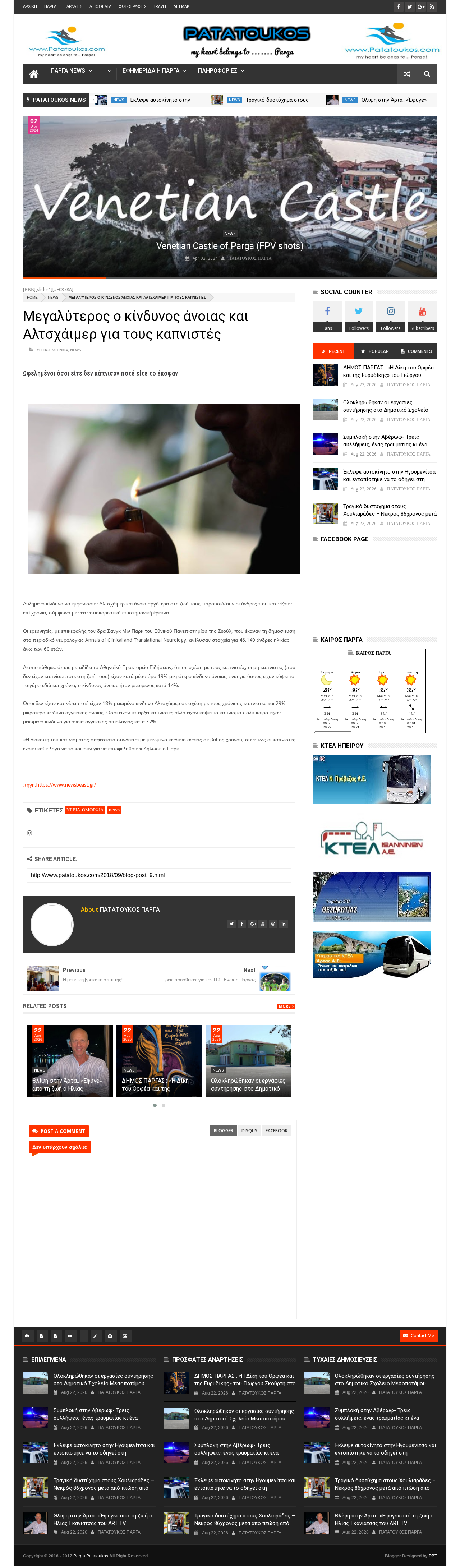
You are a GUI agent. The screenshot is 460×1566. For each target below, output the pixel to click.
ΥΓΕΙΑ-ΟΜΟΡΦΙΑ (52, 350)
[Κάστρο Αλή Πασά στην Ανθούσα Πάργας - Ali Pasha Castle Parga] (230, 196)
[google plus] (252, 924)
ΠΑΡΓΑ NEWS (68, 71)
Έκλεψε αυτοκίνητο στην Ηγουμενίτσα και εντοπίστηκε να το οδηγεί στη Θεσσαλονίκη (389, 479)
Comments (420, 351)
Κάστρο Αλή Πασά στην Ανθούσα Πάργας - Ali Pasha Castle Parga (230, 246)
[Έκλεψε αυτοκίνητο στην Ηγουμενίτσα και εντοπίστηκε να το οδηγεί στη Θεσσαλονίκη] (101, 100)
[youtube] (262, 924)
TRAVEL (160, 6)
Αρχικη (30, 6)
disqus (249, 1131)
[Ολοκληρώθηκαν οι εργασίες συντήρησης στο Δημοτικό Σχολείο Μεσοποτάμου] (248, 1061)
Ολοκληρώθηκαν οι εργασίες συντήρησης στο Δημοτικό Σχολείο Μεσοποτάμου (248, 1088)
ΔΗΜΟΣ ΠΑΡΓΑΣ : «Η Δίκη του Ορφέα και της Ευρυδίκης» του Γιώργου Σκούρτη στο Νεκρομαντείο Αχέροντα (388, 375)
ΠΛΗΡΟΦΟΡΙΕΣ (217, 71)
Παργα (50, 6)
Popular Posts (378, 354)
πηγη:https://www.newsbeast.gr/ (59, 785)
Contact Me (422, 1335)
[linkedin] (283, 924)
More (284, 1006)
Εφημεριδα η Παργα (151, 71)
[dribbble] (273, 924)
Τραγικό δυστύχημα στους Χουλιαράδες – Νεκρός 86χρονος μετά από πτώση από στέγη (390, 514)
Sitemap (181, 6)
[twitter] (231, 924)
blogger (223, 1131)
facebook (277, 1131)
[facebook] (242, 924)
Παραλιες (73, 6)
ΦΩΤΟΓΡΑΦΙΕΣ (133, 6)
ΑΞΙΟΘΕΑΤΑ (100, 6)
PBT (433, 1555)
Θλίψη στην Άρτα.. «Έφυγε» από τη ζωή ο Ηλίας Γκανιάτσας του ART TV (67, 1088)
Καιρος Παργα (373, 653)
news (118, 100)
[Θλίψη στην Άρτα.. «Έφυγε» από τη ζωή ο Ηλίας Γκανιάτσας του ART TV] (332, 100)
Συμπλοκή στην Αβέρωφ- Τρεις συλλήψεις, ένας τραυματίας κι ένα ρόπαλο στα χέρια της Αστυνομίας (385, 444)
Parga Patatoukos (90, 1555)
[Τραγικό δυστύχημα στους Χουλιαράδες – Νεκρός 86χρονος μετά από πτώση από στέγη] (217, 100)
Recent (337, 351)
